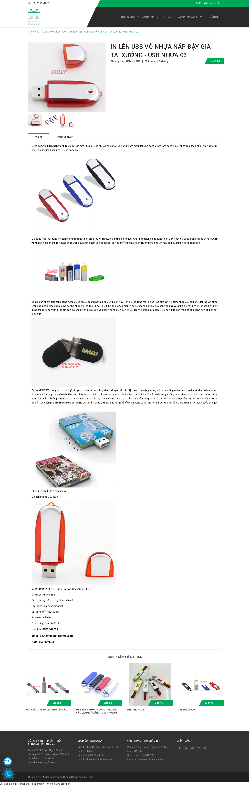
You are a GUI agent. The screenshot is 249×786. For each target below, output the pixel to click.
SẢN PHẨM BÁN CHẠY (190, 17)
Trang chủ (128, 17)
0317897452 (49, 758)
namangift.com (46, 762)
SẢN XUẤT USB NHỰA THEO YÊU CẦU (46, 709)
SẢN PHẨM (148, 17)
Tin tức (166, 17)
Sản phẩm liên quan (124, 657)
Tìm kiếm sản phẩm (209, 3)
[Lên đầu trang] (238, 781)
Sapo (90, 777)
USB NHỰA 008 (135, 709)
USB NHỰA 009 (186, 709)
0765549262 (147, 755)
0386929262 (44, 3)
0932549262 (97, 755)
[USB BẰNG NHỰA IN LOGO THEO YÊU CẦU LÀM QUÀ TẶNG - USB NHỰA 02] (99, 684)
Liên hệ (214, 17)
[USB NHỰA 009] (201, 684)
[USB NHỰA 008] (150, 684)
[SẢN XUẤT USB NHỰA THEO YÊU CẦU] (48, 684)
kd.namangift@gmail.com (99, 759)
